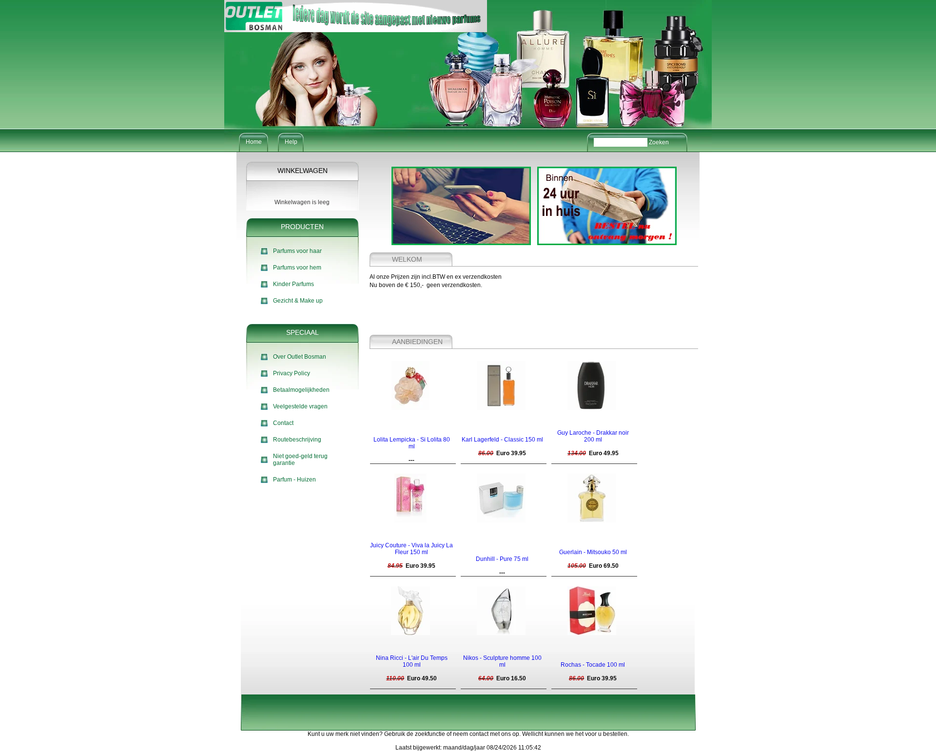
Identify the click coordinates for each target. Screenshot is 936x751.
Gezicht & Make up (298, 300)
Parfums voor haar (297, 251)
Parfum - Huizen (294, 479)
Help (291, 141)
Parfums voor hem (297, 267)
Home (254, 141)
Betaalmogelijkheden (301, 389)
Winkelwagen (302, 170)
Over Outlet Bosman (299, 356)
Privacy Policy (291, 373)
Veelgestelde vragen (300, 406)
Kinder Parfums (293, 284)
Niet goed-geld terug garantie (300, 459)
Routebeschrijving (297, 439)
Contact (283, 423)
